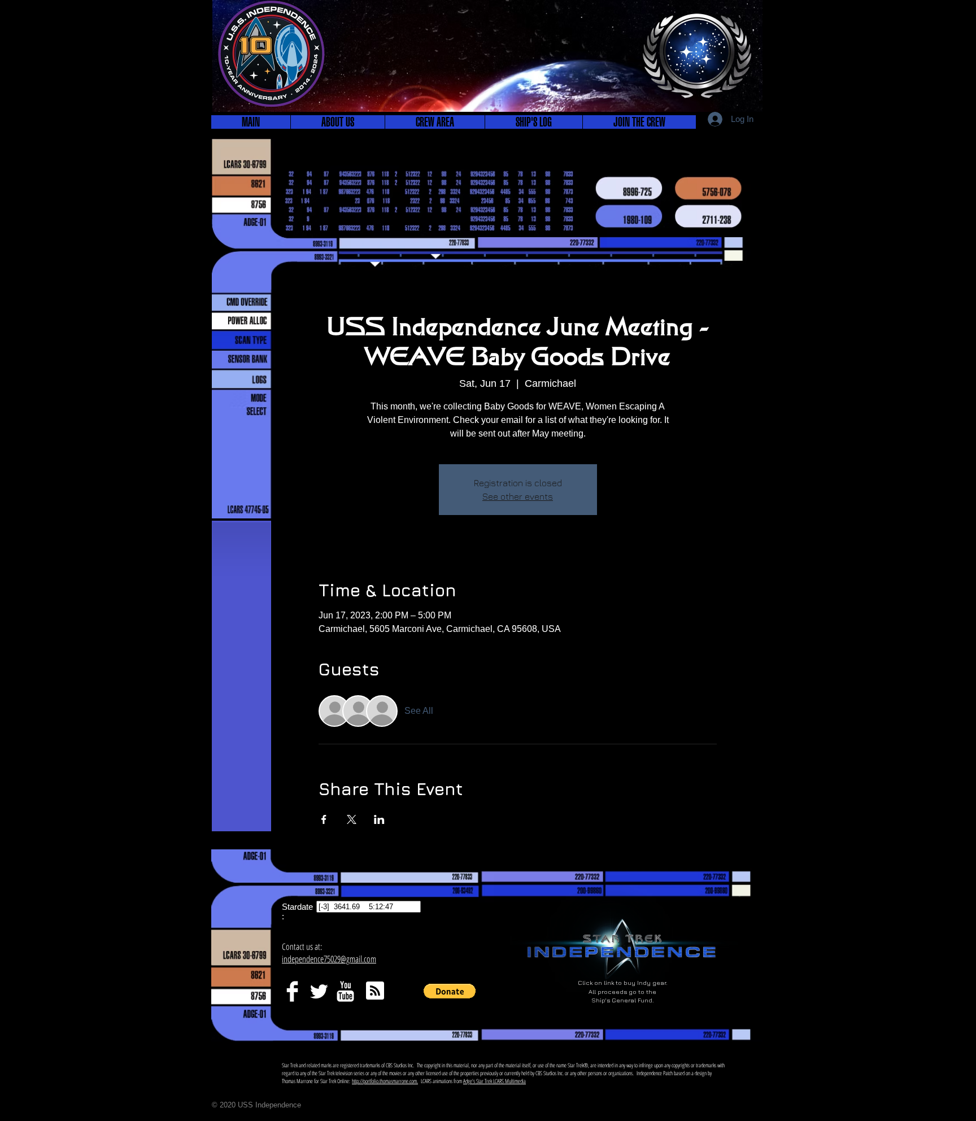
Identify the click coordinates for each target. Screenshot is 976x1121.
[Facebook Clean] (292, 991)
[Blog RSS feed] (375, 991)
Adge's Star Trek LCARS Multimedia (494, 1081)
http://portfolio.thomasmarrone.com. (385, 1081)
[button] (337, 122)
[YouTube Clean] (345, 991)
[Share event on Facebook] (324, 819)
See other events (517, 496)
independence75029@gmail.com (329, 959)
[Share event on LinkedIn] (379, 819)
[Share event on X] (351, 819)
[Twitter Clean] (318, 991)
